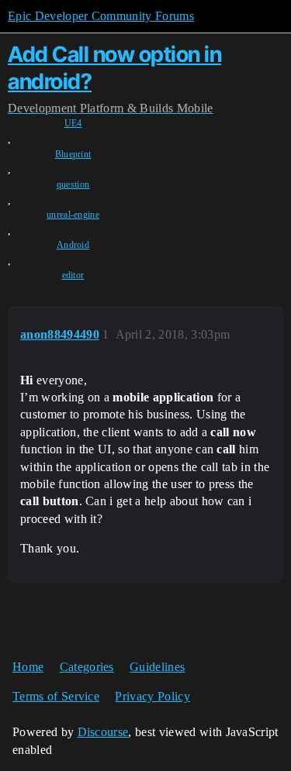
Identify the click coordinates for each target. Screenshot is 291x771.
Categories (87, 666)
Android (73, 244)
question (73, 184)
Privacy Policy (152, 696)
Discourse (103, 731)
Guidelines (157, 666)
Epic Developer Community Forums (101, 15)
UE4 (73, 123)
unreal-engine (73, 214)
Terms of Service (55, 696)
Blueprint (73, 154)
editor (73, 275)
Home (27, 666)
